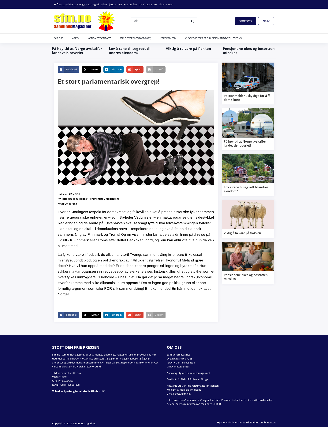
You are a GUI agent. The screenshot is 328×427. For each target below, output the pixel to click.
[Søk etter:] (164, 21)
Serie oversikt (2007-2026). (136, 38)
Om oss (58, 38)
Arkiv (266, 21)
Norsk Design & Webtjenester (259, 422)
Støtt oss (245, 21)
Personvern (168, 38)
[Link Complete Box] (248, 83)
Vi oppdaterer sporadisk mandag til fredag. (213, 38)
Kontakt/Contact (99, 38)
